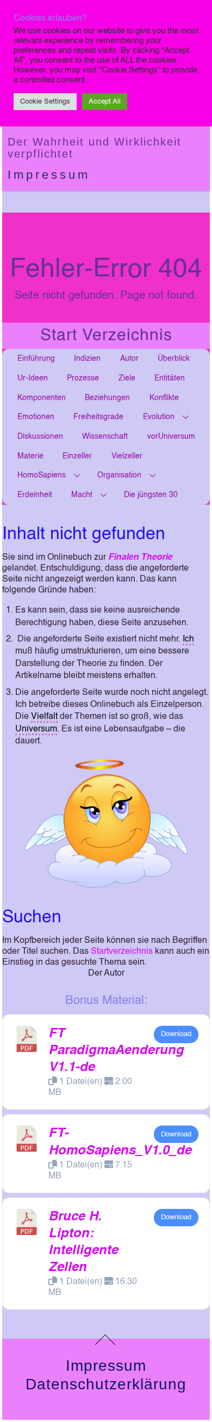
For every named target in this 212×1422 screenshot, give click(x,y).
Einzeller (77, 456)
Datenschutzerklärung (106, 1384)
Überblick (174, 358)
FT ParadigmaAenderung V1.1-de (116, 1050)
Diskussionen (40, 436)
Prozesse (83, 378)
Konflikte (164, 398)
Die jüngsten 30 (151, 495)
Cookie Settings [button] (45, 101)
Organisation (119, 475)
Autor (129, 358)
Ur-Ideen (32, 378)
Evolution (158, 417)
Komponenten (41, 398)
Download (176, 1034)
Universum (36, 729)
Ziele (127, 378)
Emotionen (35, 417)
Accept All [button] (105, 101)
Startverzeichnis (122, 951)
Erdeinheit (34, 495)
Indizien (87, 358)
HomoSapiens (41, 475)
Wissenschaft (105, 436)
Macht (81, 495)
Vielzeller (126, 456)
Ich (188, 639)
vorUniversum (171, 436)
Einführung (36, 358)
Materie (30, 456)
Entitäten (169, 378)
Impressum (49, 174)
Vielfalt (44, 716)
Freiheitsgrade (98, 417)
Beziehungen (107, 398)
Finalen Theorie (140, 557)
